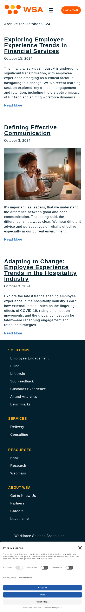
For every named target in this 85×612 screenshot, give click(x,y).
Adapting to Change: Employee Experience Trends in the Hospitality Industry (40, 270)
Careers (17, 511)
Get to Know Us (23, 495)
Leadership (19, 518)
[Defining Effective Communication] (42, 173)
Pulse (15, 366)
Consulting (19, 434)
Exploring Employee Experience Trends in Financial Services (35, 45)
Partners (17, 503)
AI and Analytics (23, 396)
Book (14, 458)
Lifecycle (17, 373)
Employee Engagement (29, 358)
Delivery (17, 427)
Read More (13, 105)
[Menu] (51, 10)
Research (18, 465)
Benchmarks (20, 404)
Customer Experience (28, 389)
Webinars (18, 473)
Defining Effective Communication (30, 130)
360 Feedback (22, 381)
